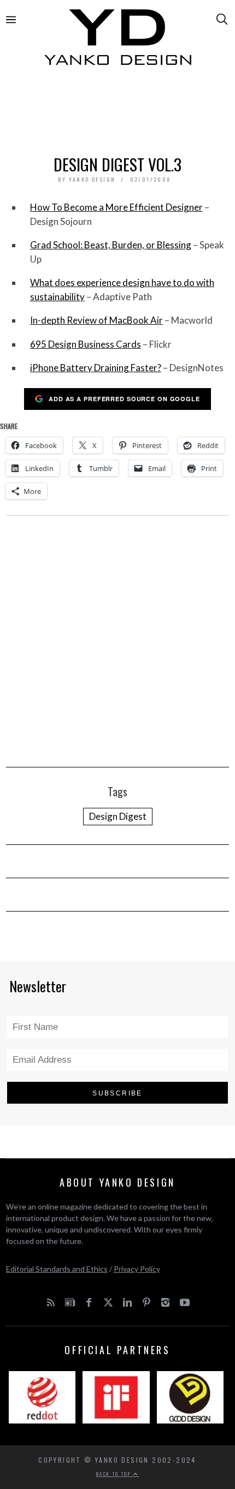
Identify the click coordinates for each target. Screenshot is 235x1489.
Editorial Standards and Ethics (57, 1268)
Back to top (114, 1473)
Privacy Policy (137, 1268)
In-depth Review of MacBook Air (96, 320)
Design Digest (117, 816)
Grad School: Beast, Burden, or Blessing (110, 245)
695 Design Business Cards (85, 344)
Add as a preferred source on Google (124, 399)
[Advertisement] (118, 113)
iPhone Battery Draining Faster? (95, 367)
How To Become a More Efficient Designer (116, 207)
